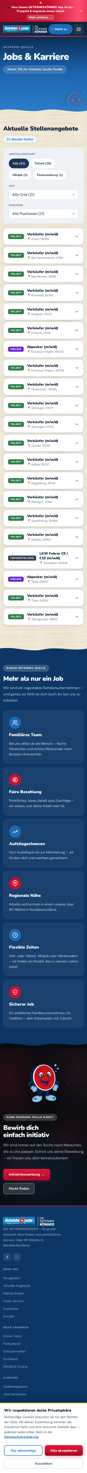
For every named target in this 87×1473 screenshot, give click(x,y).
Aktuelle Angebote (17, 1286)
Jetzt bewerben (15, 1394)
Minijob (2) (20, 175)
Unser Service (13, 1301)
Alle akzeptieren (63, 1450)
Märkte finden (13, 1293)
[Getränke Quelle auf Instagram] (17, 1257)
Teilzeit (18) (43, 163)
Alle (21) (19, 163)
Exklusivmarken (14, 1351)
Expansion (11, 1309)
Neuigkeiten (12, 1278)
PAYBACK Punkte (15, 1366)
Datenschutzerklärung (21, 1437)
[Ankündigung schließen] (81, 11)
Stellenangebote (15, 1386)
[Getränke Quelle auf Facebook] (7, 1257)
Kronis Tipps (12, 1336)
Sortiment (10, 1359)
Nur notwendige (23, 1450)
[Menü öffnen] (79, 29)
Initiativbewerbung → (27, 1174)
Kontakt (9, 1316)
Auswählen (43, 1463)
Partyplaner (12, 1344)
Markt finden (19, 1188)
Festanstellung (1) (50, 175)
